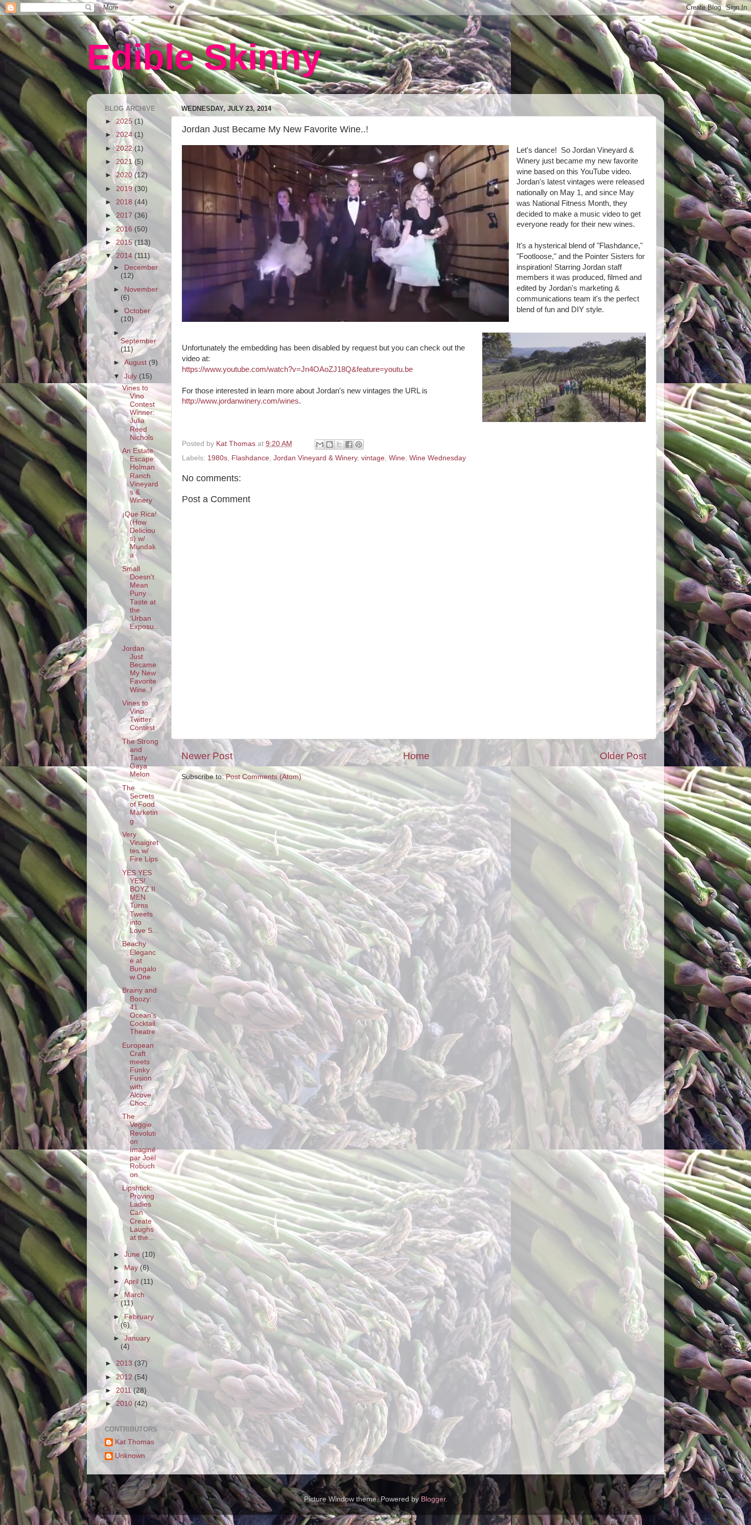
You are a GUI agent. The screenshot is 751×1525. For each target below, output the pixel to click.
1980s (217, 458)
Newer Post (206, 755)
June (133, 1254)
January (137, 1338)
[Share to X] (339, 444)
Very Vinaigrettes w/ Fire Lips (140, 847)
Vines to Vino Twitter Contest (138, 715)
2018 (125, 202)
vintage (373, 458)
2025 (125, 121)
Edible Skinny (204, 57)
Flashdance (250, 458)
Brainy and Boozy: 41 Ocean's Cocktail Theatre (139, 1011)
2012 (125, 1377)
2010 (125, 1403)
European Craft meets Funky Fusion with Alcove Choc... (138, 1074)
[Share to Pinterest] (359, 444)
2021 (125, 162)
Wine (397, 458)
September (138, 341)
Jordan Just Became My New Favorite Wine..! (139, 669)
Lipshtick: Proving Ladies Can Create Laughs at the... (138, 1212)
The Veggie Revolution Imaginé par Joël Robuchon (139, 1145)
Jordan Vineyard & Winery (315, 458)
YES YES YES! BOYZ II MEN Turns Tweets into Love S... (140, 901)
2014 (125, 256)
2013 (125, 1363)
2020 (125, 175)
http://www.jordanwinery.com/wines (240, 401)
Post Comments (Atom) (263, 777)
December (141, 267)
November (141, 289)
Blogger (433, 1499)
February (139, 1317)
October (137, 311)
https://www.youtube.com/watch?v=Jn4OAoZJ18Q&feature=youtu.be (297, 369)
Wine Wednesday (437, 458)
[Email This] (320, 444)
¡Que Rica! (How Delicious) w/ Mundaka (139, 534)
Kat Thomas (134, 1442)
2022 (125, 148)
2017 (125, 215)
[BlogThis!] (329, 444)
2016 (125, 229)
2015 (125, 242)
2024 (125, 134)
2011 (124, 1390)
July (131, 376)
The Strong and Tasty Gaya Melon (140, 758)
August (136, 362)
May (132, 1268)
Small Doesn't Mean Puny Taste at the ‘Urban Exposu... (140, 602)
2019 (125, 189)
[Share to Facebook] (349, 444)
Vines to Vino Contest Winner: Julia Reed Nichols (138, 412)
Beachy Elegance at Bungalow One (139, 960)
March (134, 1295)
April (132, 1281)
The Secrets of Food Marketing (140, 804)
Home (416, 755)
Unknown (130, 1456)
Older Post (623, 755)
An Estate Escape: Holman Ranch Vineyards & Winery (140, 475)
